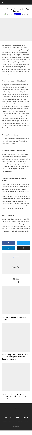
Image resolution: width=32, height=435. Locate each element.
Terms (5, 421)
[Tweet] (23, 243)
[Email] (23, 248)
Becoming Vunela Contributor (19, 421)
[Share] (8, 243)
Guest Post (9, 14)
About (11, 417)
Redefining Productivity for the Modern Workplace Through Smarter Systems (15, 356)
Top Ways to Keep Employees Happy (14, 318)
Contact (18, 417)
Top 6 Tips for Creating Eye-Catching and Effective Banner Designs (14, 396)
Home (6, 417)
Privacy (25, 417)
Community (17, 14)
